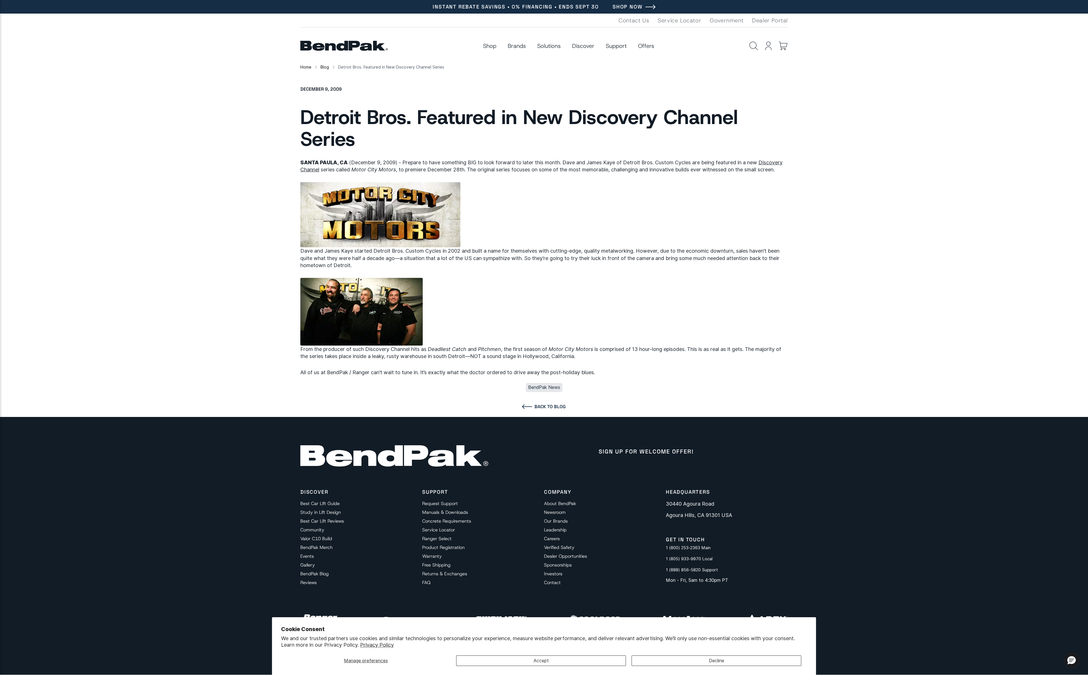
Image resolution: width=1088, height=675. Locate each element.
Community (312, 530)
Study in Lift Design (320, 512)
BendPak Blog (314, 574)
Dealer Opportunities (565, 556)
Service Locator (679, 20)
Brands (517, 46)
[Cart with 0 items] (783, 45)
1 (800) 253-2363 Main (688, 547)
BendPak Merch (316, 547)
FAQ (426, 582)
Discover (583, 46)
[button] (1072, 660)
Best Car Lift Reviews (322, 521)
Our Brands (556, 521)
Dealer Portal (770, 20)
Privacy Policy (377, 645)
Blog (324, 67)
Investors (553, 574)
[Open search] (753, 45)
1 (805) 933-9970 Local (689, 558)
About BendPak (560, 503)
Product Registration (443, 547)
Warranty (432, 556)
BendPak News (544, 387)
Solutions (549, 46)
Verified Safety (559, 547)
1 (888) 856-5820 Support (692, 569)
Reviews (308, 582)
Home (305, 67)
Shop (489, 46)
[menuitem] (489, 45)
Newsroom (555, 512)
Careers (552, 539)
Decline (716, 660)
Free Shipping (436, 565)
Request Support (440, 503)
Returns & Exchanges (444, 574)
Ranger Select (437, 539)
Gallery (307, 565)
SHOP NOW (627, 6)
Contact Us (634, 20)
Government (726, 20)
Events (307, 556)
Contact (552, 582)
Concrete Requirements (446, 521)
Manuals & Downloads (445, 512)
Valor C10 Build (316, 539)
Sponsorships (558, 565)
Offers (646, 46)
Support (616, 46)
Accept (541, 660)
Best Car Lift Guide (320, 503)
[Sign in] (768, 45)
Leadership (555, 530)
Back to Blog (550, 407)
